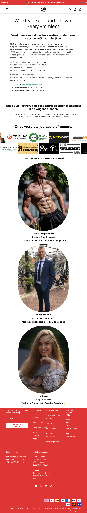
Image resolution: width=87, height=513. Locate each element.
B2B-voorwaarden (71, 434)
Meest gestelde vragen (35, 435)
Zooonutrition (19, 508)
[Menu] (6, 9)
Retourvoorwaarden (39, 428)
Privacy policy (51, 428)
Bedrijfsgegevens (52, 442)
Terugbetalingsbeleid (34, 508)
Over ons (49, 423)
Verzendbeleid (37, 423)
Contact (35, 417)
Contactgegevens (75, 511)
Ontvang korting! (17, 425)
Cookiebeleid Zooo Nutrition (53, 416)
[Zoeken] (70, 9)
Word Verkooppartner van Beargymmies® (71, 424)
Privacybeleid (47, 508)
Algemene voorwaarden (51, 435)
